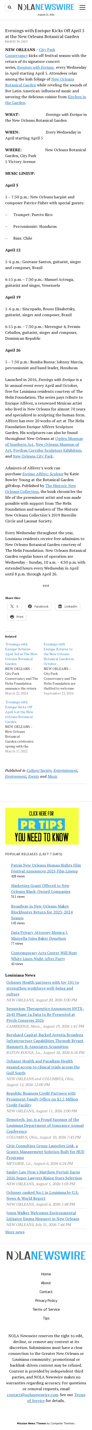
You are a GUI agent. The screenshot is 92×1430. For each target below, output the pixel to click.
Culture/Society (39, 770)
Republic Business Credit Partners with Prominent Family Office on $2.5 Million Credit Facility (42, 1099)
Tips (46, 1318)
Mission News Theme (31, 1423)
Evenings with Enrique (35, 67)
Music (53, 776)
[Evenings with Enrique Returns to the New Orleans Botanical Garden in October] (63, 669)
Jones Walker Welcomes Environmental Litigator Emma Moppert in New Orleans (42, 1215)
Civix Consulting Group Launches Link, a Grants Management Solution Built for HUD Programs (45, 1151)
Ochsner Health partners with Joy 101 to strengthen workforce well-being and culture (42, 988)
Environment (15, 776)
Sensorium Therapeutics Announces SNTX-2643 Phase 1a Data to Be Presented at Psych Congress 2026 (45, 1014)
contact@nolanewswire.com (32, 1394)
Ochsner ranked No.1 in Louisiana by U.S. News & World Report (42, 1195)
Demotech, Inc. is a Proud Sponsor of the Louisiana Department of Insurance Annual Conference (45, 1125)
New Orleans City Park (33, 456)
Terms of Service (46, 1309)
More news (15, 1232)
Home (46, 1273)
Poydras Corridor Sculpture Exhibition (47, 450)
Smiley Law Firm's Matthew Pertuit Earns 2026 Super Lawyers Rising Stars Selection (44, 1175)
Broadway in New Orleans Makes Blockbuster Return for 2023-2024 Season (42, 912)
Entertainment (65, 770)
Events (33, 776)
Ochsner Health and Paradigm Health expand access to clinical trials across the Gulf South (43, 1067)
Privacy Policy (46, 1300)
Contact (46, 1291)
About (46, 1282)
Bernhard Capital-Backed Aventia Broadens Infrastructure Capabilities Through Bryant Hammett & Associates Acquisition (45, 1040)
